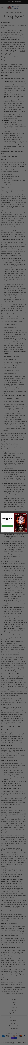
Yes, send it (7, 525)
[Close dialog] (26, 513)
